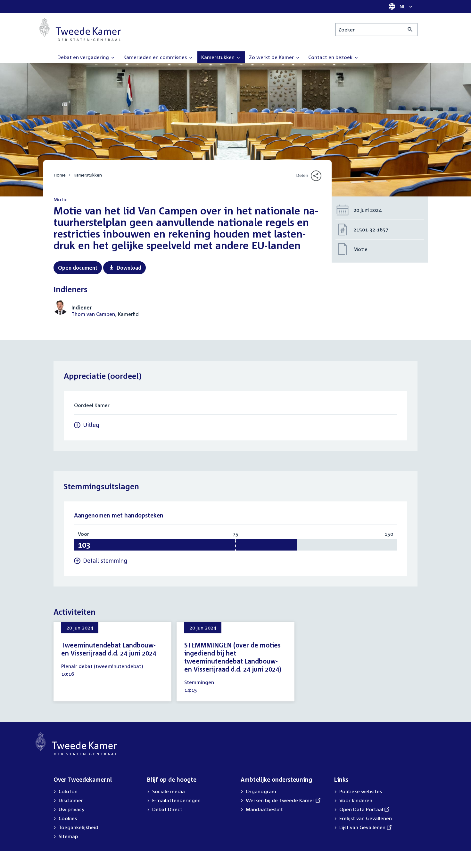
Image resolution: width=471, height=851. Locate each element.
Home (60, 175)
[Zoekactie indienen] (410, 29)
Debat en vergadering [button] (83, 57)
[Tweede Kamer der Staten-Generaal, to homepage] (80, 29)
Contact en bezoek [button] (331, 57)
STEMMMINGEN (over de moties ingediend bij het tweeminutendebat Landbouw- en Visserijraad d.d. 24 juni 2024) (232, 657)
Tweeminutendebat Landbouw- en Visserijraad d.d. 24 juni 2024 (108, 649)
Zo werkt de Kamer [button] (272, 57)
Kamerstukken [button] (218, 57)
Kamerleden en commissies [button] (155, 57)
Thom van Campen (93, 314)
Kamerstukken (87, 175)
